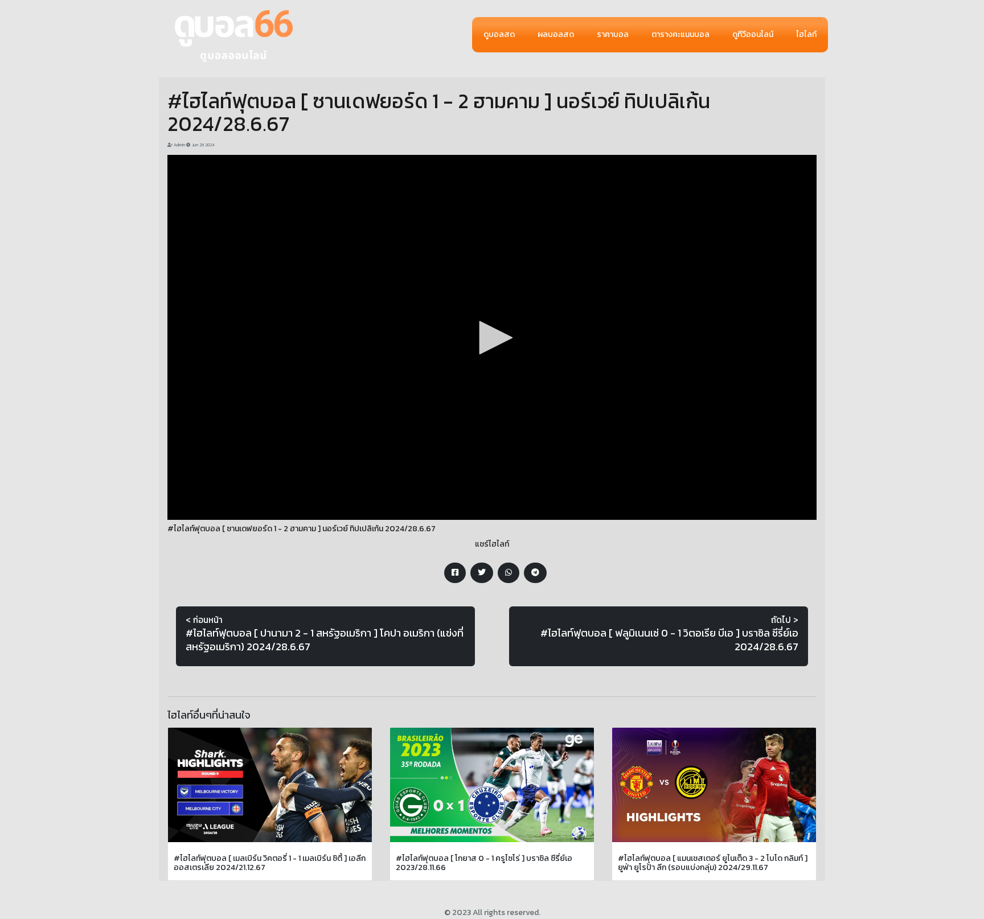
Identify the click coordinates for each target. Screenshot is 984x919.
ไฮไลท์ (806, 34)
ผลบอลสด (556, 34)
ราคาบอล (613, 34)
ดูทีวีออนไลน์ (752, 34)
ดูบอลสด (499, 34)
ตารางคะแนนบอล (680, 34)
